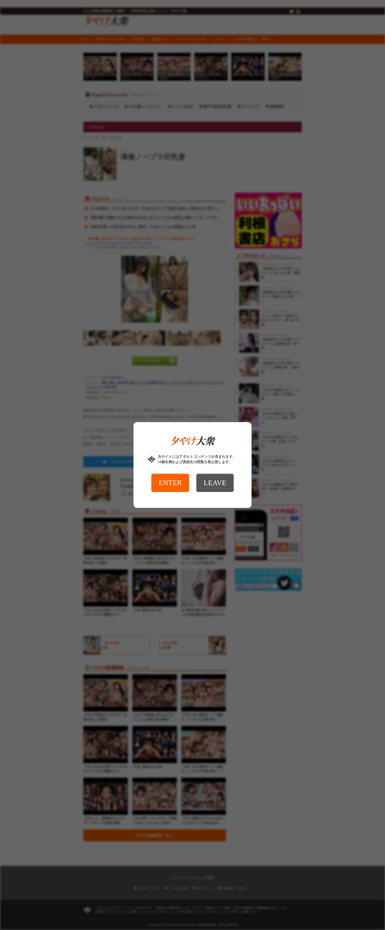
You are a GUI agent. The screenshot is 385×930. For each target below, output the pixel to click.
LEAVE (215, 483)
